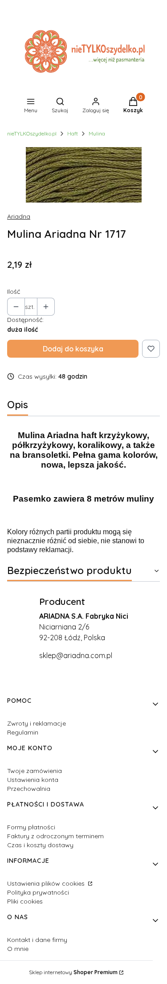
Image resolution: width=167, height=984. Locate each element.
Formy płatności (31, 827)
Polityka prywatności (38, 892)
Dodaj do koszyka (73, 348)
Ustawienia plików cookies (46, 883)
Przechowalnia (28, 789)
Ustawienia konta (32, 780)
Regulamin (22, 732)
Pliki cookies (25, 901)
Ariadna (18, 216)
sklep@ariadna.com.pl (75, 655)
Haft (72, 133)
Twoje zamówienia (34, 771)
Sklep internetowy (73, 972)
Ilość (13, 291)
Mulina (97, 133)
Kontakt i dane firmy (37, 940)
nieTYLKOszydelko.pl (32, 133)
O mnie (18, 949)
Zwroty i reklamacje (36, 723)
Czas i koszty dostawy (40, 845)
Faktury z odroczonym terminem (55, 836)
